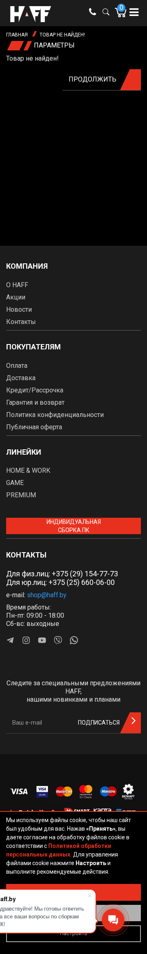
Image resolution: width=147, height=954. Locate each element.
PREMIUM (21, 495)
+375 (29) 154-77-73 (85, 573)
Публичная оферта (34, 427)
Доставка (21, 378)
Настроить (73, 933)
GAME (15, 483)
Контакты (21, 322)
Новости (19, 309)
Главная (17, 35)
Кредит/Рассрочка (34, 390)
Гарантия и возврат (35, 402)
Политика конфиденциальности (55, 415)
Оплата (16, 365)
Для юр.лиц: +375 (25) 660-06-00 (60, 582)
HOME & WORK (28, 470)
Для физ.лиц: (62, 573)
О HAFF (17, 285)
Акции (15, 297)
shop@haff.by (47, 595)
